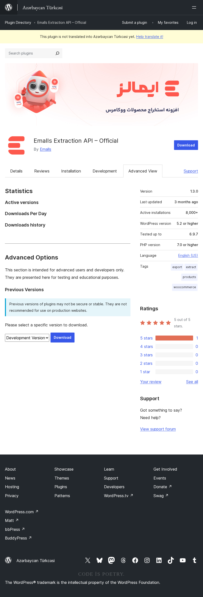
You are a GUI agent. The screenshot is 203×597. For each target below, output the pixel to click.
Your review (150, 381)
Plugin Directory (18, 22)
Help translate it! (149, 36)
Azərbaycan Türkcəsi (36, 560)
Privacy (12, 495)
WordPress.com (22, 511)
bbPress (15, 529)
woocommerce (185, 287)
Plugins (60, 486)
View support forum (158, 428)
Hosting (12, 486)
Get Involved (165, 469)
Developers (114, 486)
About (10, 469)
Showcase (64, 469)
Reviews (42, 171)
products (189, 277)
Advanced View (142, 171)
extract (191, 267)
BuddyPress (18, 538)
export (177, 267)
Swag (161, 495)
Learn (109, 469)
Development (105, 171)
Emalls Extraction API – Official (76, 140)
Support (191, 171)
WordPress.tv (118, 495)
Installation (71, 171)
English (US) (188, 255)
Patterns (62, 495)
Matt (12, 520)
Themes (61, 478)
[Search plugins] (57, 53)
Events (159, 478)
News (10, 478)
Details (16, 171)
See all (192, 381)
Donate (162, 486)
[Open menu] (195, 7)
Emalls (45, 149)
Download (186, 145)
